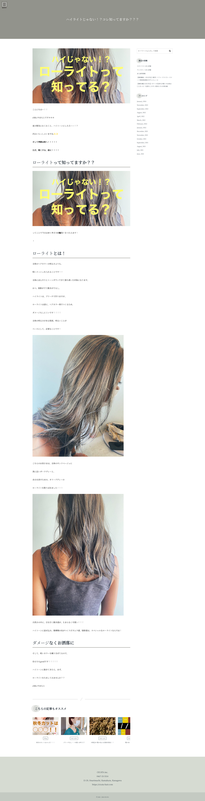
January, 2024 (141, 101)
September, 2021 (142, 143)
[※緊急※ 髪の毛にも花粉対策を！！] (102, 726)
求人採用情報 (141, 74)
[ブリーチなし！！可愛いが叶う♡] (74, 726)
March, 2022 (141, 120)
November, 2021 (142, 135)
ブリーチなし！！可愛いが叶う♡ (74, 742)
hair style (74, 738)
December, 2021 (142, 131)
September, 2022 (142, 109)
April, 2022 (140, 116)
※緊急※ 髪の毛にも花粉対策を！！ (102, 742)
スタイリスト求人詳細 (144, 66)
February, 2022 (142, 124)
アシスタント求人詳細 (144, 70)
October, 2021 (141, 139)
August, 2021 (141, 146)
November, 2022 (142, 105)
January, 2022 (141, 128)
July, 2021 (140, 150)
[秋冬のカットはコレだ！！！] (46, 726)
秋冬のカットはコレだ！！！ (45, 742)
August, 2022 (141, 113)
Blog (45, 738)
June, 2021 (140, 154)
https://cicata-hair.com (102, 784)
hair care (102, 738)
